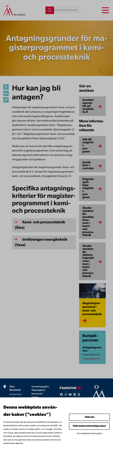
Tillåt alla (89, 417)
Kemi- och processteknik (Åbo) (40, 225)
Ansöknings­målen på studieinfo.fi (88, 106)
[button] (6, 100)
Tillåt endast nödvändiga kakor (89, 426)
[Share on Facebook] (6, 87)
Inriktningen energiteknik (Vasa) (41, 242)
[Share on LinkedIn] (6, 93)
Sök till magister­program (88, 145)
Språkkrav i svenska (88, 165)
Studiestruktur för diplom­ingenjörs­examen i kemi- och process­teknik (88, 261)
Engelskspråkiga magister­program (88, 188)
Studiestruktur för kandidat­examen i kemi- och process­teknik (88, 222)
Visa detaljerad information (89, 433)
